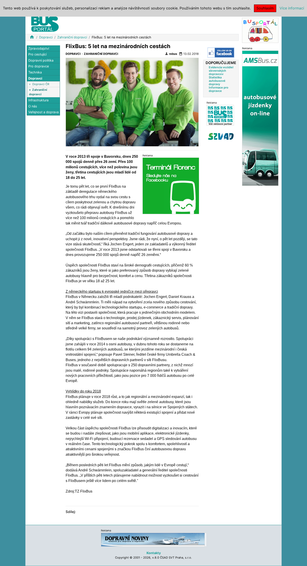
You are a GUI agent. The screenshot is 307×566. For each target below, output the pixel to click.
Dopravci (46, 37)
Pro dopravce (38, 66)
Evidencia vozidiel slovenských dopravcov (221, 71)
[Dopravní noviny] (154, 539)
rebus (171, 53)
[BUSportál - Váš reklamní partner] (220, 115)
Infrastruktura (38, 100)
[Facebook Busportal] (220, 52)
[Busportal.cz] (45, 23)
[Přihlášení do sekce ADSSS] (220, 136)
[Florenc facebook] (170, 185)
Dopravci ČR (40, 84)
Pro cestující (37, 54)
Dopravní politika (40, 60)
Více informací (292, 8)
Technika (35, 72)
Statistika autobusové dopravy (217, 81)
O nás (32, 106)
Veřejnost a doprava (43, 112)
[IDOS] (260, 118)
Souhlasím (265, 8)
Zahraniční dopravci (72, 37)
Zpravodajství (38, 48)
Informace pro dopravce (218, 89)
